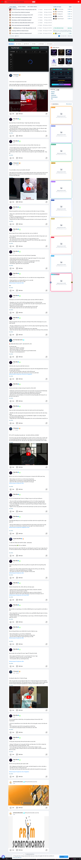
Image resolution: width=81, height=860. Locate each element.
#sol (23, 595)
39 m (14, 208)
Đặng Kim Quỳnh (60, 18)
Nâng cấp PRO (61, 84)
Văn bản (19, 43)
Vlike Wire (15, 118)
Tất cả (12, 43)
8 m (13, 120)
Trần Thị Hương (60, 9)
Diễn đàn (17, 35)
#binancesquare (12, 283)
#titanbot (53, 91)
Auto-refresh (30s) (63, 35)
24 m (14, 142)
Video (34, 43)
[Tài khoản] (78, 2)
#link (28, 595)
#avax (25, 595)
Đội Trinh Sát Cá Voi (18, 339)
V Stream (15, 74)
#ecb (28, 527)
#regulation (29, 374)
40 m (14, 297)
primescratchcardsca (18, 781)
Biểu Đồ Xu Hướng (35, 47)
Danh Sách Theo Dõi (43, 47)
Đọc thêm (11, 89)
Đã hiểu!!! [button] (62, 856)
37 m (14, 164)
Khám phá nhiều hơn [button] (17, 857)
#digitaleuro (24, 527)
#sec (23, 771)
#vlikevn (52, 93)
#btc (23, 283)
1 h (13, 341)
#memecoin (24, 374)
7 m (13, 76)
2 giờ (14, 673)
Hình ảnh (27, 43)
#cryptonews (19, 283)
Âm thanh (42, 43)
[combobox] (20, 2)
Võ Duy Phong (60, 16)
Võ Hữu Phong (60, 11)
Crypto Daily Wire (17, 538)
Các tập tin (50, 43)
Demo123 (59, 33)
